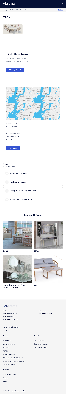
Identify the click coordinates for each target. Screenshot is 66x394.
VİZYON (5, 351)
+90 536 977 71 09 (14, 127)
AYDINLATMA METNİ (9, 365)
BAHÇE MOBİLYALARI (15, 10)
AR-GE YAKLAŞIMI (39, 341)
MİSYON (6, 348)
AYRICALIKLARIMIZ (9, 344)
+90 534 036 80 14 (14, 133)
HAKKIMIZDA (7, 341)
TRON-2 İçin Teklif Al (15, 70)
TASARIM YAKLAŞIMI (40, 348)
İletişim (5, 381)
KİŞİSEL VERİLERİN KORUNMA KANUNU (15, 361)
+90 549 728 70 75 (14, 130)
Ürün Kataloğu (13, 148)
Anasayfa (5, 10)
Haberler (6, 378)
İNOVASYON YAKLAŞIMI (41, 344)
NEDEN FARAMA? (9, 354)
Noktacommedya (20, 391)
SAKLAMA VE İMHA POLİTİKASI (13, 358)
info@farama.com (14, 136)
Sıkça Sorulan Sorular (9, 375)
